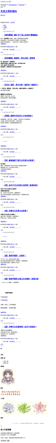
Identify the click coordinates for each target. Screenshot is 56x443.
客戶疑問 (15, 49)
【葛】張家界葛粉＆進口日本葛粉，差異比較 (21, 279)
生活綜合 (12, 22)
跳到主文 (3, 15)
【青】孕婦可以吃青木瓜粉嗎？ (16, 211)
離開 (8, 440)
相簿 (5, 25)
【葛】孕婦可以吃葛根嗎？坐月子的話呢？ (20, 327)
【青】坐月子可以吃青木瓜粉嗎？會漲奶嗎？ (21, 185)
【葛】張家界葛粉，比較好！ (15, 256)
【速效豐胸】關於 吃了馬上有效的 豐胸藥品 (21, 35)
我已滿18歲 (3, 440)
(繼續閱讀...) (4, 43)
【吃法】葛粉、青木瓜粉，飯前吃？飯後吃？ (21, 85)
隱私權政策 (36, 423)
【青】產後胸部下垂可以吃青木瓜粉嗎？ (19, 160)
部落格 (5, 27)
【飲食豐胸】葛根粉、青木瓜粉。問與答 (19, 58)
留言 (12, 46)
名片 (5, 28)
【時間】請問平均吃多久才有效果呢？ (18, 116)
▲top (2, 52)
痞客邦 (8, 46)
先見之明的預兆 (9, 11)
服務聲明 (42, 423)
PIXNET (17, 423)
